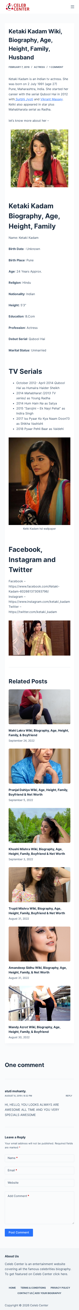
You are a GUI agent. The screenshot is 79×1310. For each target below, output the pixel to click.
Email (12, 1170)
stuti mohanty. (15, 1091)
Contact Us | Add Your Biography (39, 1293)
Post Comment (19, 1232)
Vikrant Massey (51, 99)
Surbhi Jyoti (24, 99)
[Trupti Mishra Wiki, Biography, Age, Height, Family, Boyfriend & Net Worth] (40, 884)
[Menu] (72, 6)
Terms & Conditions (33, 1287)
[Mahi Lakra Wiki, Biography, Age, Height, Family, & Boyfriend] (40, 706)
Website (13, 1182)
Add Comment (18, 1196)
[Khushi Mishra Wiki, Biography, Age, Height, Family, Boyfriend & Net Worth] (40, 825)
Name (13, 1158)
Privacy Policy (60, 1287)
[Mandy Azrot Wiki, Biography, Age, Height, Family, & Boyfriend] (40, 1003)
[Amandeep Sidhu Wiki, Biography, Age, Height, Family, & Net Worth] (40, 944)
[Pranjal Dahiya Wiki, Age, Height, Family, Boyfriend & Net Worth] (40, 766)
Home (12, 1287)
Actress (39, 67)
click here (60, 1274)
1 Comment (56, 67)
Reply (69, 1095)
